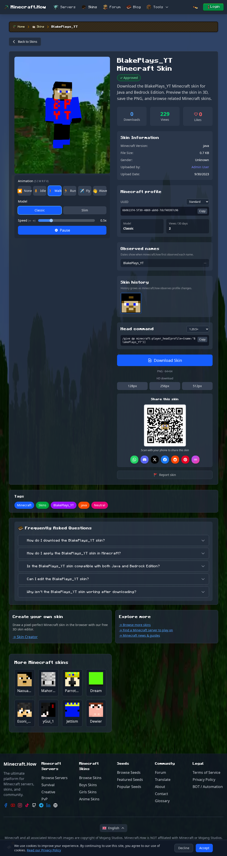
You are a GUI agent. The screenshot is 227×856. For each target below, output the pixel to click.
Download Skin (168, 360)
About (160, 786)
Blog (137, 7)
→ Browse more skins (135, 625)
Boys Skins (88, 784)
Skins (92, 7)
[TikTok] (27, 805)
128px (132, 386)
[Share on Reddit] (175, 460)
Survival (48, 784)
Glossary (162, 800)
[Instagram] (20, 805)
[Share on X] (155, 460)
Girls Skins (88, 792)
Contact (161, 793)
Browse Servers (54, 777)
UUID (124, 202)
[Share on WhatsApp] (134, 460)
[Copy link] (196, 460)
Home (21, 26)
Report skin (165, 475)
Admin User (200, 167)
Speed (26, 220)
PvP (44, 799)
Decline (183, 848)
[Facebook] (6, 805)
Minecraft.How (28, 7)
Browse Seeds (129, 772)
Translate (162, 779)
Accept (204, 848)
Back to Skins (27, 41)
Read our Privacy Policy (44, 850)
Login (215, 6)
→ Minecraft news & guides (139, 635)
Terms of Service (206, 772)
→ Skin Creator (25, 636)
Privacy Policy (204, 779)
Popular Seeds (129, 786)
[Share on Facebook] (165, 460)
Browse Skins (90, 777)
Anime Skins (89, 799)
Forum (115, 7)
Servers (68, 7)
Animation (33, 181)
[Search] (195, 7)
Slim (85, 210)
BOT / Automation (208, 786)
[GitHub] (34, 805)
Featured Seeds (130, 779)
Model (22, 201)
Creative (48, 792)
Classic (40, 210)
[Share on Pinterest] (185, 460)
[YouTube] (13, 805)
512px (197, 386)
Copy (202, 211)
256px (164, 386)
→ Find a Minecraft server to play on (146, 630)
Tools (158, 7)
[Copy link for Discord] (145, 460)
